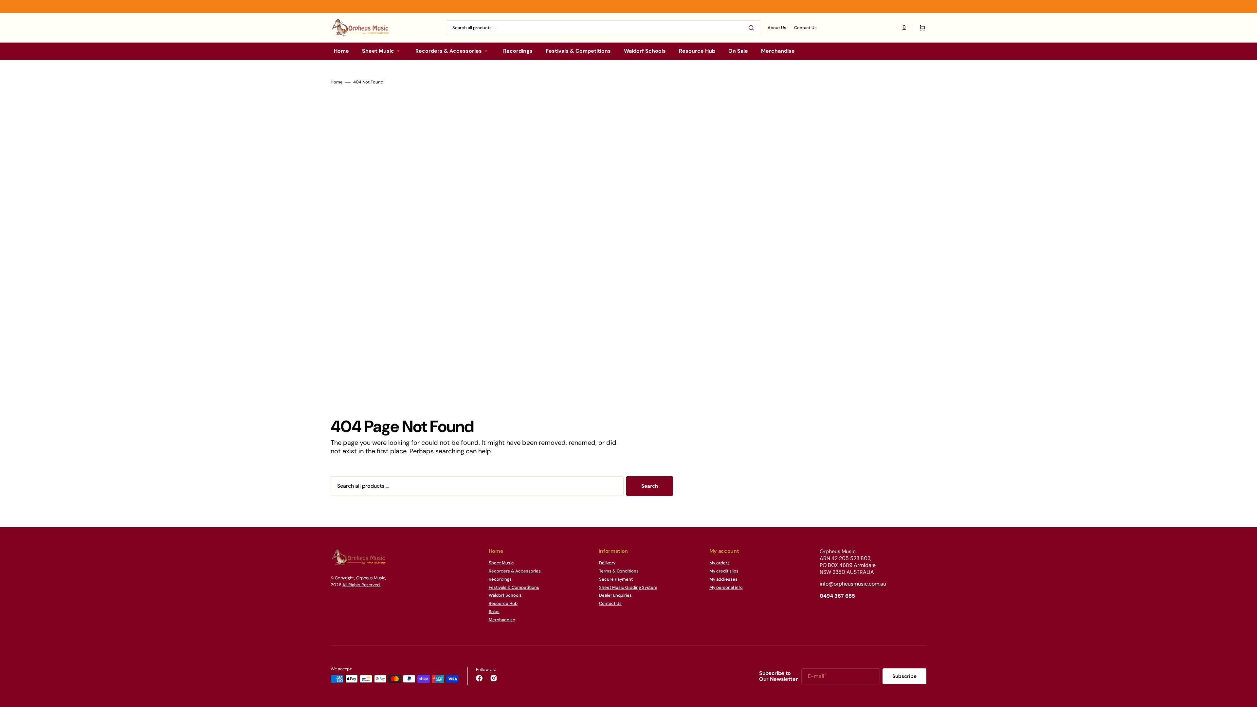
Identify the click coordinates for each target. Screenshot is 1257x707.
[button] (904, 28)
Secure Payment (616, 579)
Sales (494, 611)
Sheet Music (501, 563)
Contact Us (610, 603)
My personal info (726, 587)
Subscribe (904, 676)
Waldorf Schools (505, 595)
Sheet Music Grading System (628, 587)
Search (649, 486)
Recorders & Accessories (515, 571)
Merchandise (502, 620)
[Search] (752, 28)
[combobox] (603, 27)
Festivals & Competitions (514, 587)
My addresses (723, 579)
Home (337, 82)
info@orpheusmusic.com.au (853, 583)
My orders (719, 563)
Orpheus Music (370, 578)
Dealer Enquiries (615, 595)
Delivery (607, 563)
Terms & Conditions (619, 571)
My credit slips (723, 571)
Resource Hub (503, 603)
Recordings (500, 579)
